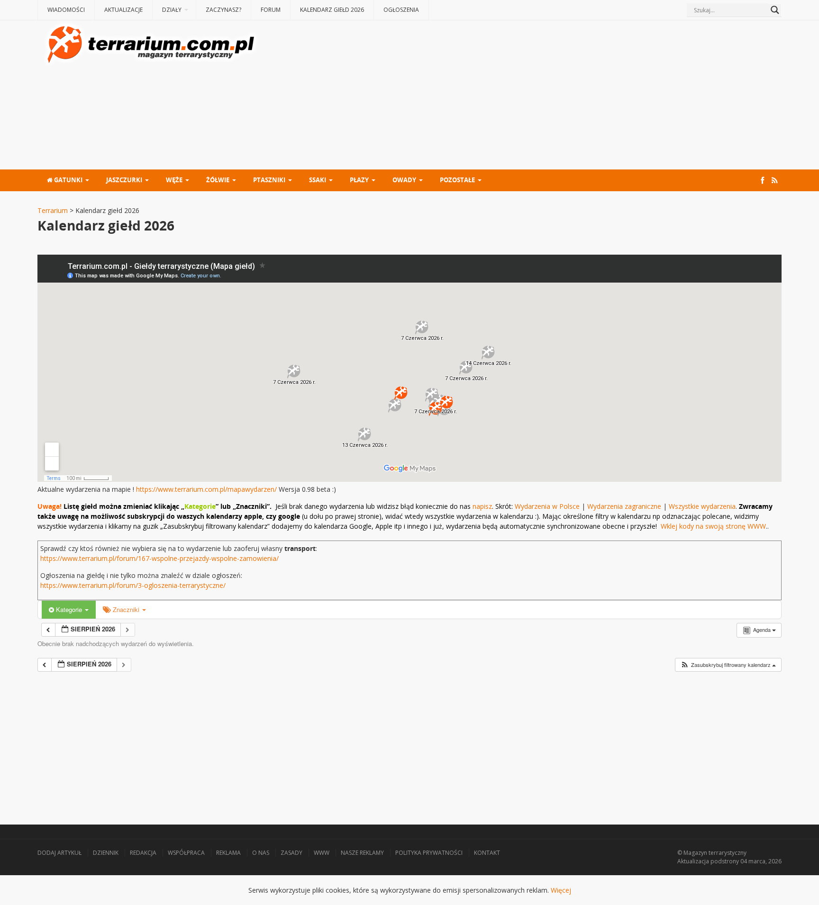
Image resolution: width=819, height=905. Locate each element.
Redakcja (143, 853)
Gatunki (67, 180)
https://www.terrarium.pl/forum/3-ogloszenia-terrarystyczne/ (133, 585)
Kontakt (487, 853)
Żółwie (217, 180)
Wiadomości (66, 10)
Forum (271, 10)
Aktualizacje (123, 10)
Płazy (359, 180)
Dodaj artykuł (59, 853)
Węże (174, 180)
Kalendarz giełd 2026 (332, 10)
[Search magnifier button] (775, 10)
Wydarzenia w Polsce (547, 506)
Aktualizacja (693, 861)
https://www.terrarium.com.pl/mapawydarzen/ (206, 489)
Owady (404, 180)
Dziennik (105, 853)
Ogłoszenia (401, 10)
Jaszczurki (124, 180)
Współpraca (186, 853)
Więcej (561, 890)
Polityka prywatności (429, 853)
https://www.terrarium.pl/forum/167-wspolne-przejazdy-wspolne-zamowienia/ (159, 558)
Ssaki (317, 180)
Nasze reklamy (362, 853)
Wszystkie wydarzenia (702, 506)
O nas (260, 853)
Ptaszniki (269, 180)
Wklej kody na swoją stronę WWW (713, 526)
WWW (321, 853)
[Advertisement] (521, 96)
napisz (482, 506)
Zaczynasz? (223, 10)
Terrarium (52, 210)
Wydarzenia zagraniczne (625, 506)
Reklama (228, 853)
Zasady (291, 853)
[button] (728, 664)
